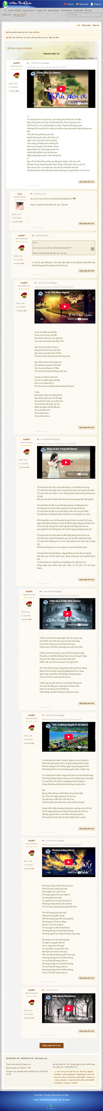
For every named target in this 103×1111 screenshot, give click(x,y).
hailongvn (57, 1074)
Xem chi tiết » (34, 32)
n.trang (56, 1080)
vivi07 (88, 1064)
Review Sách (29, 11)
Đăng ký (96, 25)
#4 (35, 283)
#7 (43, 715)
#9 (43, 990)
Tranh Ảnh (78, 11)
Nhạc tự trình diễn (24, 48)
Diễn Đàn (11, 48)
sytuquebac (58, 1083)
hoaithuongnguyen (68, 1074)
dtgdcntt (90, 1072)
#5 (38, 439)
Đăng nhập (86, 25)
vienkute (74, 1083)
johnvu (64, 1077)
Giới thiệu (38, 1095)
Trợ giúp (47, 1095)
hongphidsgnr (81, 1074)
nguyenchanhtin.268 (76, 1080)
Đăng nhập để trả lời (87, 182)
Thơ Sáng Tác (58, 1067)
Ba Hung (83, 1072)
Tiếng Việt (6, 15)
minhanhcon (90, 1077)
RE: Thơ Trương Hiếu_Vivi (73, 1064)
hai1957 (16, 63)
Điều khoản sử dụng (60, 1095)
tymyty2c (67, 1083)
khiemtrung (72, 1077)
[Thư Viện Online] (20, 4)
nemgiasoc (64, 1080)
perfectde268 (89, 1080)
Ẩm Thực (88, 11)
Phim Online (66, 11)
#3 (33, 235)
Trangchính (5, 11)
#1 (28, 63)
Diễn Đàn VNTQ (19, 15)
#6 (40, 591)
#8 (43, 841)
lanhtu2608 (81, 1077)
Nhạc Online (53, 11)
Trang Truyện (14, 11)
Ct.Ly (19, 194)
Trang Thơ (41, 11)
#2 (31, 194)
